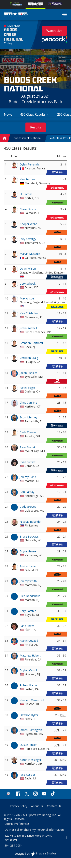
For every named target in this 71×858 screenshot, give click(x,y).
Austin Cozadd (29, 640)
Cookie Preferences (17, 824)
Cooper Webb (28, 224)
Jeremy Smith (28, 581)
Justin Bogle (27, 388)
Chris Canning (28, 402)
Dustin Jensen (28, 745)
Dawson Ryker (29, 715)
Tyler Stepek (28, 447)
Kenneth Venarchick (32, 700)
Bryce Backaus (29, 536)
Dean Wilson (28, 268)
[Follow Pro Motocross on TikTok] (53, 794)
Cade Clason (28, 432)
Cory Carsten (28, 611)
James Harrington (31, 730)
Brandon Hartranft (31, 343)
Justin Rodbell (28, 328)
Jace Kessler (27, 774)
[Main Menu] (64, 14)
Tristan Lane (28, 566)
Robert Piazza (28, 685)
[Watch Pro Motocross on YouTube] (44, 794)
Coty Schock (28, 283)
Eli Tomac (26, 194)
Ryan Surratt (28, 462)
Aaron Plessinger (30, 760)
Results (35, 127)
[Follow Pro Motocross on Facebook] (18, 794)
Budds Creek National (13, 35)
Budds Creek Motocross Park (35, 101)
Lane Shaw (27, 626)
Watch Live (54, 31)
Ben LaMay (27, 492)
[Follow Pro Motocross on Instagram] (35, 794)
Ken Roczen (27, 179)
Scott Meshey (28, 417)
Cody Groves (28, 506)
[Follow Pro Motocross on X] (26, 794)
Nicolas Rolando (30, 522)
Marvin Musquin (30, 254)
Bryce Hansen (28, 551)
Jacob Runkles (28, 373)
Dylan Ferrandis (30, 164)
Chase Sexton (28, 209)
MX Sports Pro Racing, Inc (40, 815)
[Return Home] (16, 14)
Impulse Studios (46, 853)
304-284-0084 (13, 845)
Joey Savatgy (28, 239)
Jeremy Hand (28, 477)
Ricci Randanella (30, 596)
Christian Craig (29, 358)
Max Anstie (27, 298)
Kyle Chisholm (29, 313)
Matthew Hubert (30, 655)
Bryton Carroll (28, 670)
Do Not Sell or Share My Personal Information (34, 829)
